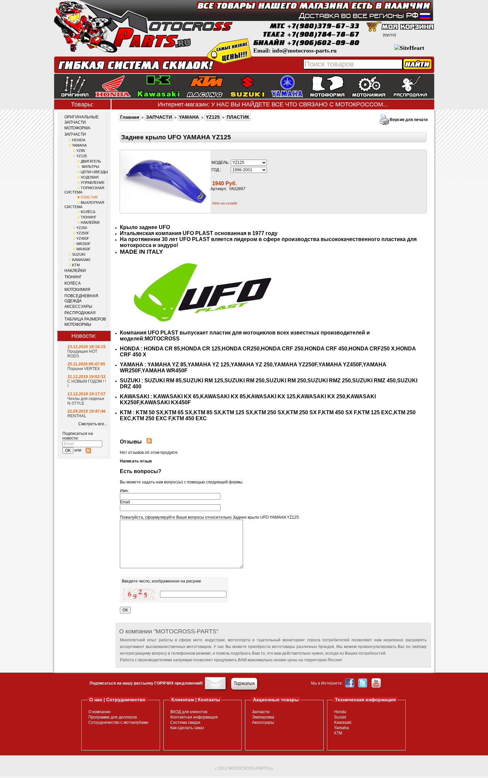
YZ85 (80, 151)
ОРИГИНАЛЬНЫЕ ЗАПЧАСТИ (81, 120)
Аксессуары (263, 722)
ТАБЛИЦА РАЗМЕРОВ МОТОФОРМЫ (85, 322)
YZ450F (82, 238)
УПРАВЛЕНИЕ (93, 183)
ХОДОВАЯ (90, 177)
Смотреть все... (92, 424)
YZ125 (81, 156)
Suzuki (340, 717)
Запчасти (261, 712)
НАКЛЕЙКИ (90, 222)
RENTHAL (76, 416)
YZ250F (82, 233)
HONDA (78, 140)
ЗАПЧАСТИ (75, 134)
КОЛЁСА (88, 212)
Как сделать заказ (187, 727)
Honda (340, 712)
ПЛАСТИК (89, 197)
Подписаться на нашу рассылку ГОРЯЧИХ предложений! (146, 683)
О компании (99, 712)
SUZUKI (78, 254)
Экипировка (263, 717)
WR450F (83, 249)
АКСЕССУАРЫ (78, 306)
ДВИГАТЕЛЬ (91, 161)
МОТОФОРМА (77, 128)
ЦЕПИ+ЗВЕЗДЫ (94, 172)
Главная (129, 117)
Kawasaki (343, 722)
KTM (76, 265)
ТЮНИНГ (89, 217)
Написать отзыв (136, 461)
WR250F (83, 244)
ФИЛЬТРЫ (90, 167)
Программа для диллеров (112, 717)
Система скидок (185, 722)
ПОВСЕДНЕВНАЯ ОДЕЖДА (81, 299)
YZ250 (81, 228)
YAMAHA (79, 145)
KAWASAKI (81, 260)
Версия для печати (409, 119)
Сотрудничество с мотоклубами (118, 722)
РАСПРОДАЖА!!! (80, 313)
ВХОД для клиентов (188, 712)
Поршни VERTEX (83, 368)
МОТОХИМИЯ (77, 289)
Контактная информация (194, 717)
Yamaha (341, 727)
